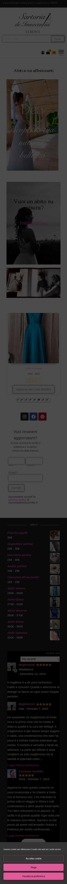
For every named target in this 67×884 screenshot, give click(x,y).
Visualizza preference (33, 876)
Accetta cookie (33, 858)
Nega (33, 867)
